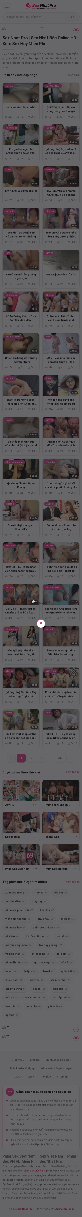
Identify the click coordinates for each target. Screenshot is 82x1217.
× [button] (41, 623)
